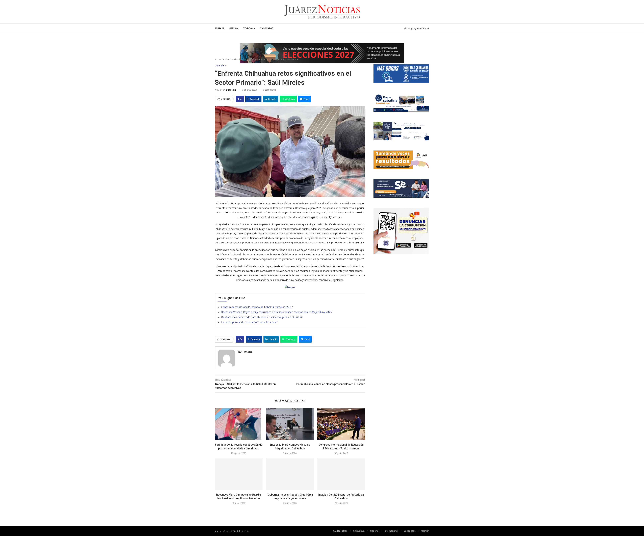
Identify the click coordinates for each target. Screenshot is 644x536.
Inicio (217, 59)
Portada (219, 28)
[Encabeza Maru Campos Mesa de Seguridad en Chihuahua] (290, 424)
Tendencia (249, 28)
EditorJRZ (231, 89)
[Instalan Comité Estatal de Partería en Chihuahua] (341, 474)
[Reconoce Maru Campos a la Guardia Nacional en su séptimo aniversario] (239, 474)
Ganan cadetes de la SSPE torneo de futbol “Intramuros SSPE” (257, 307)
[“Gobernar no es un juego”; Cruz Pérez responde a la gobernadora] (290, 474)
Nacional (374, 530)
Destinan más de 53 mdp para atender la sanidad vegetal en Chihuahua (262, 317)
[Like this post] (241, 99)
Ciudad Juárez (340, 530)
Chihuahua (358, 530)
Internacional (391, 530)
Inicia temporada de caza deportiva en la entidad (249, 322)
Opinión (233, 28)
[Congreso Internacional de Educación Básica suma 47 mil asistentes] (341, 424)
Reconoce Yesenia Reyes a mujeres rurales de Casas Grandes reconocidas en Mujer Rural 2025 (276, 312)
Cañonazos (266, 28)
